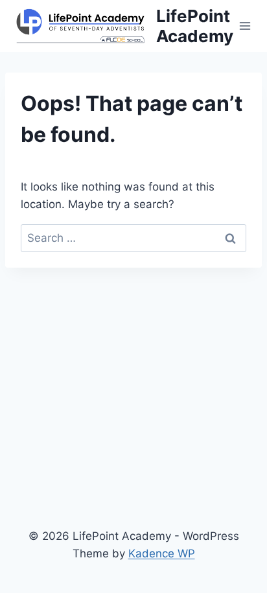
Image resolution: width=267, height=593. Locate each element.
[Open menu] (245, 26)
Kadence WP (161, 553)
